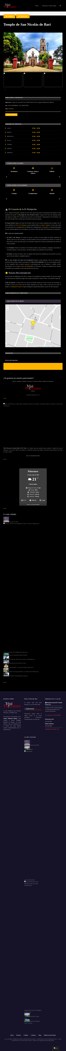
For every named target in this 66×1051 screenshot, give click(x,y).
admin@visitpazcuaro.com (33, 395)
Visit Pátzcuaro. (26, 1040)
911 (58, 729)
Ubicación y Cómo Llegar (49, 5)
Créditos (26, 1035)
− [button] (7, 309)
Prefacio (18, 1035)
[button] (5, 89)
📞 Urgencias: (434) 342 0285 (52, 715)
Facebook (11, 108)
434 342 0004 (48, 726)
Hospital (16, 212)
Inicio (36, 5)
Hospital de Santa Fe (17, 286)
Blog (39, 1035)
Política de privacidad (50, 1035)
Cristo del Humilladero (27, 266)
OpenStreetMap (47, 346)
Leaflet (36, 346)
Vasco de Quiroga (21, 225)
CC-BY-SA (58, 346)
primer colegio (45, 225)
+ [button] (7, 307)
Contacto (33, 1035)
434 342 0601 (48, 721)
